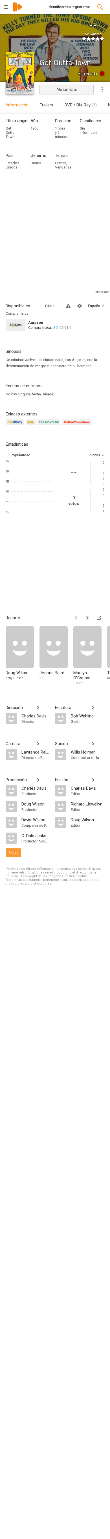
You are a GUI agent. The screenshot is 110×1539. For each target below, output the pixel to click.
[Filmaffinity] (16, 425)
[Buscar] (100, 7)
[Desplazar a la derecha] (87, 617)
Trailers (46, 105)
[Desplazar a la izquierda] (76, 617)
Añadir (48, 394)
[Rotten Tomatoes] (77, 425)
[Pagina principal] (17, 10)
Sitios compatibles (52, 306)
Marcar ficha (67, 89)
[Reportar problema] (68, 306)
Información (17, 105)
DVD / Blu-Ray (81, 105)
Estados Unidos (12, 165)
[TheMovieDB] (49, 425)
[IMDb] (31, 425)
